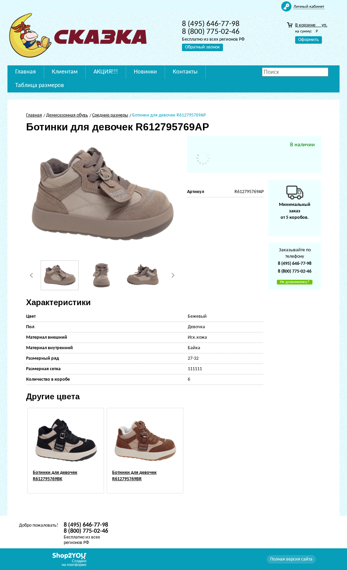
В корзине (311, 25)
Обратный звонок (202, 47)
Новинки (145, 72)
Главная (25, 72)
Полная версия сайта (291, 559)
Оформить (308, 39)
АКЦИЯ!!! (106, 72)
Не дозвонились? (294, 282)
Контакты (185, 72)
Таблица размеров (39, 85)
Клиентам (65, 72)
